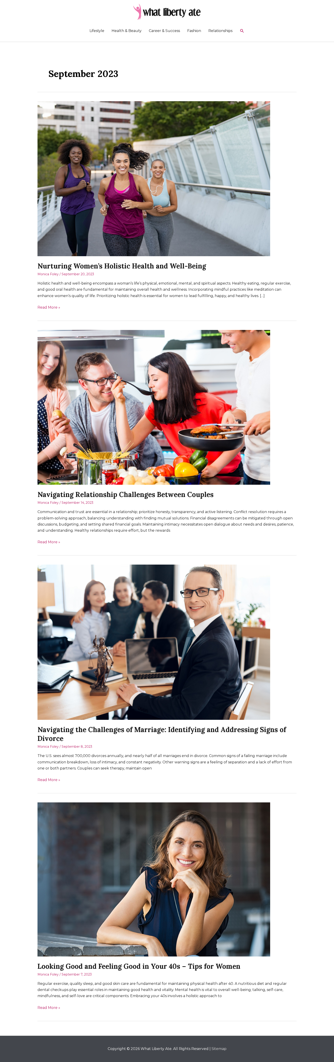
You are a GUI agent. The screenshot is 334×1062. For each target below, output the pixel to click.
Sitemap (219, 1049)
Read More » (48, 307)
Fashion (194, 31)
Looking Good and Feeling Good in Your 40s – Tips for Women (138, 966)
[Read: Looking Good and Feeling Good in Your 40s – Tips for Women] (153, 879)
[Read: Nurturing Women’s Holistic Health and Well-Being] (153, 178)
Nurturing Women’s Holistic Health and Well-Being (121, 266)
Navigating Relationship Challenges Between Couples (125, 494)
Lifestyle (97, 31)
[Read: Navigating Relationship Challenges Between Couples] (153, 407)
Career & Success (164, 31)
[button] (242, 31)
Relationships (220, 31)
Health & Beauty (127, 31)
